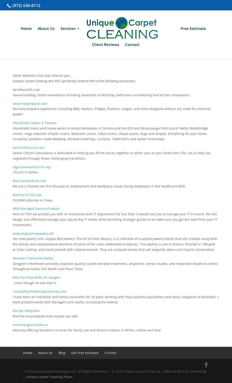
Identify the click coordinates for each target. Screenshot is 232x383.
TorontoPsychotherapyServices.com (39, 291)
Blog (61, 353)
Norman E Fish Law (27, 195)
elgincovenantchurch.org (32, 167)
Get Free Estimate (85, 353)
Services (67, 29)
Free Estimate (193, 29)
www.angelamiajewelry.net (33, 233)
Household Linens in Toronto (34, 123)
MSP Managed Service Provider (36, 208)
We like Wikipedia (26, 311)
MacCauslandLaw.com (29, 181)
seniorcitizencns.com (29, 147)
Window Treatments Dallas (33, 258)
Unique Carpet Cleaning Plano (49, 377)
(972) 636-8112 (25, 5)
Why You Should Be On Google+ (37, 277)
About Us (46, 29)
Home (26, 29)
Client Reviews (105, 45)
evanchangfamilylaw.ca (30, 325)
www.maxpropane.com (30, 103)
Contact (132, 45)
